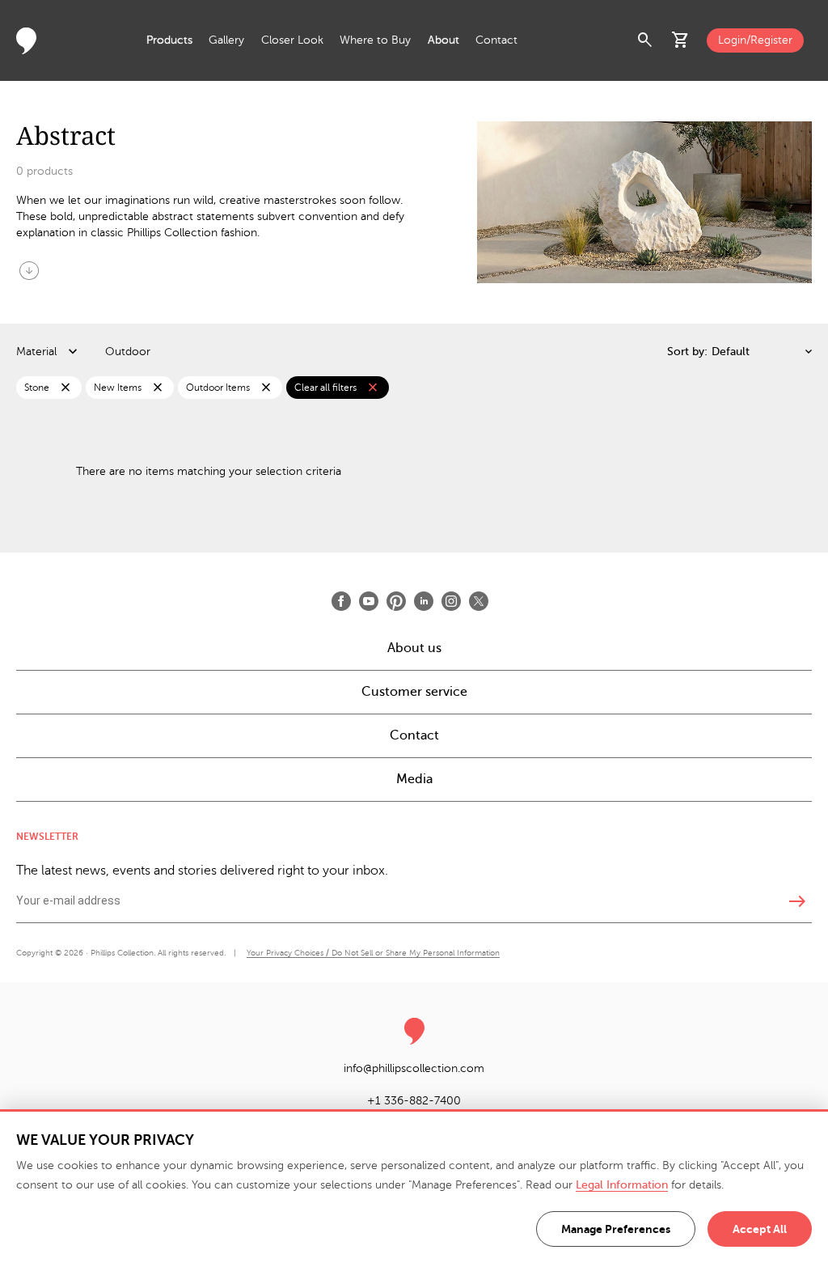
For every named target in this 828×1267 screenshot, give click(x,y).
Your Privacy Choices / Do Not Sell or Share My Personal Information (373, 952)
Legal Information (622, 1185)
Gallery (226, 40)
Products (169, 40)
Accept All (760, 1229)
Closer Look (292, 40)
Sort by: (687, 351)
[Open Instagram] (451, 601)
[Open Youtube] (368, 601)
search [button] (645, 40)
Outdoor (127, 351)
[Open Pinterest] (396, 601)
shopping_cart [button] (681, 40)
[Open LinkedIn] (423, 601)
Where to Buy (375, 40)
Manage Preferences (615, 1229)
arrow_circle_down (29, 270)
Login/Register (755, 40)
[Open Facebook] (341, 601)
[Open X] (478, 601)
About (443, 40)
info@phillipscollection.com (414, 1068)
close (65, 387)
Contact (496, 40)
